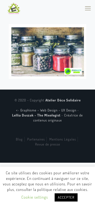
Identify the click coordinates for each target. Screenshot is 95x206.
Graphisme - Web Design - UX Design (48, 110)
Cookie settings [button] (34, 197)
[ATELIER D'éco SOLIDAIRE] (14, 8)
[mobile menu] (87, 7)
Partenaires (36, 139)
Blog (19, 139)
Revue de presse (47, 144)
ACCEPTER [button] (66, 197)
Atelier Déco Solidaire (63, 100)
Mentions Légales (62, 139)
